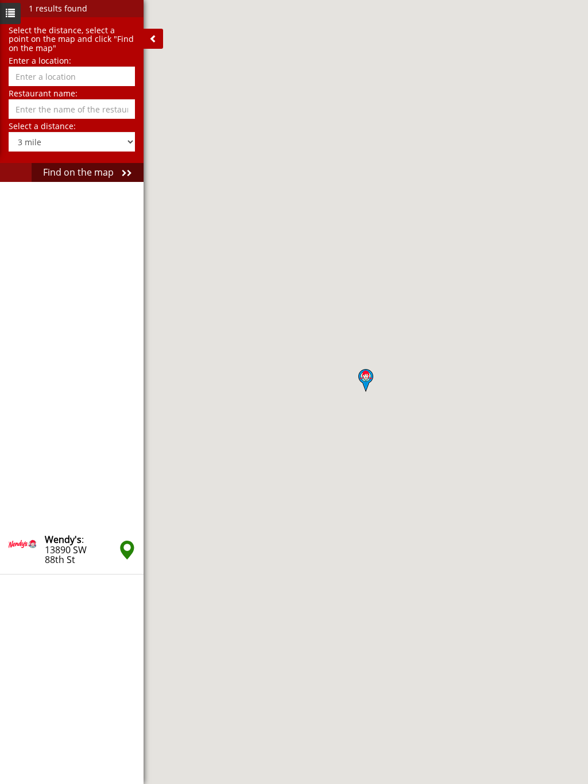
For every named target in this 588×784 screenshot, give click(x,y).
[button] (366, 380)
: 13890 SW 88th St (66, 549)
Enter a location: (40, 60)
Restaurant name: (43, 93)
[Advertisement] (72, 354)
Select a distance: (42, 126)
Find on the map (79, 172)
